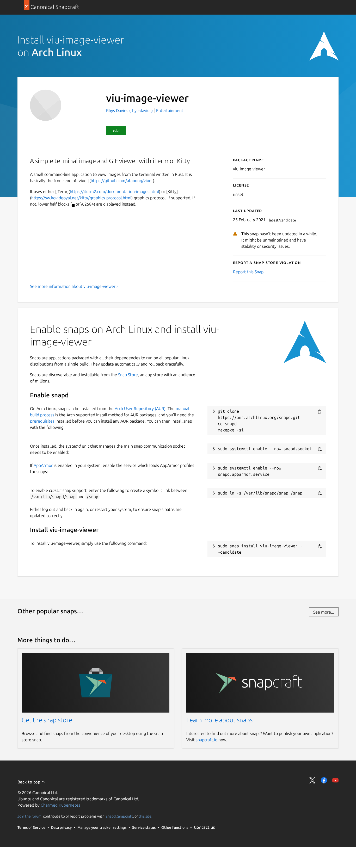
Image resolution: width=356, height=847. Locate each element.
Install (116, 130)
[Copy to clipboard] (319, 411)
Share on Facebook (324, 780)
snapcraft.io (206, 739)
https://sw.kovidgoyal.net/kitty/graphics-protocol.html (81, 197)
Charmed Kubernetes (60, 805)
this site (145, 816)
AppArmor (43, 465)
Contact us (204, 827)
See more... (323, 612)
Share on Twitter (312, 780)
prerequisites (42, 421)
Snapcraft (125, 816)
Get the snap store (47, 720)
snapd (111, 816)
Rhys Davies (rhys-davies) (130, 110)
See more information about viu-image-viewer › (74, 286)
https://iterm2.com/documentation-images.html (114, 191)
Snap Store (128, 374)
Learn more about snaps (219, 720)
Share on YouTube (335, 780)
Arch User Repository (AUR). (141, 408)
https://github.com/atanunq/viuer (122, 180)
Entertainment (169, 110)
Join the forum (29, 816)
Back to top (29, 782)
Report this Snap (248, 271)
